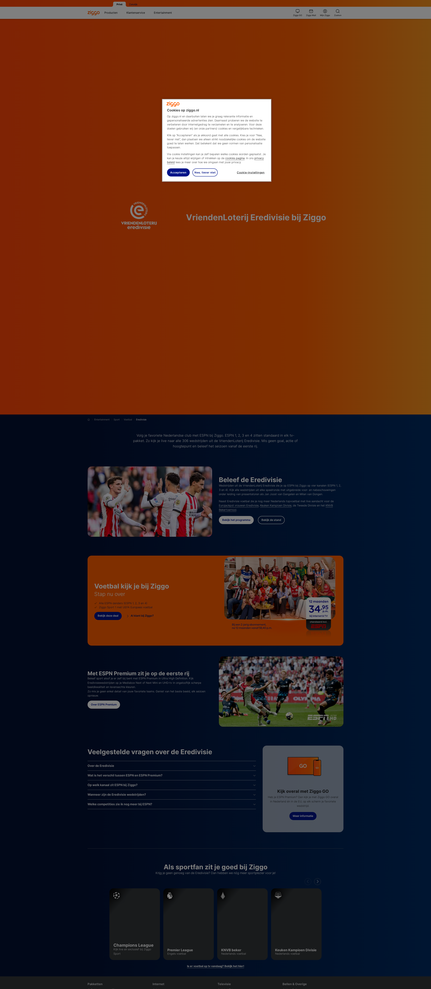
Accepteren (178, 172)
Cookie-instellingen (251, 172)
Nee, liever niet (205, 172)
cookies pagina (235, 158)
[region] (216, 140)
